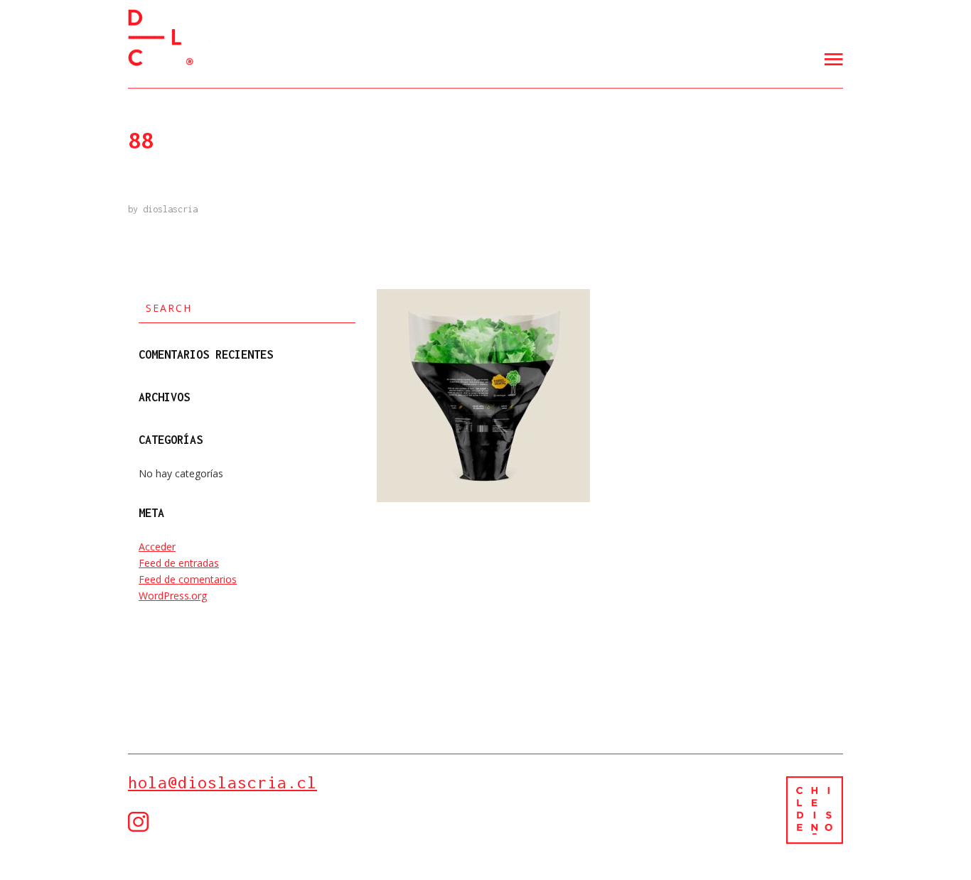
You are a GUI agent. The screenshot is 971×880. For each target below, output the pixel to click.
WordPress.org (173, 595)
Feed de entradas (179, 563)
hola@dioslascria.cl (222, 782)
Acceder (157, 546)
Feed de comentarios (188, 579)
